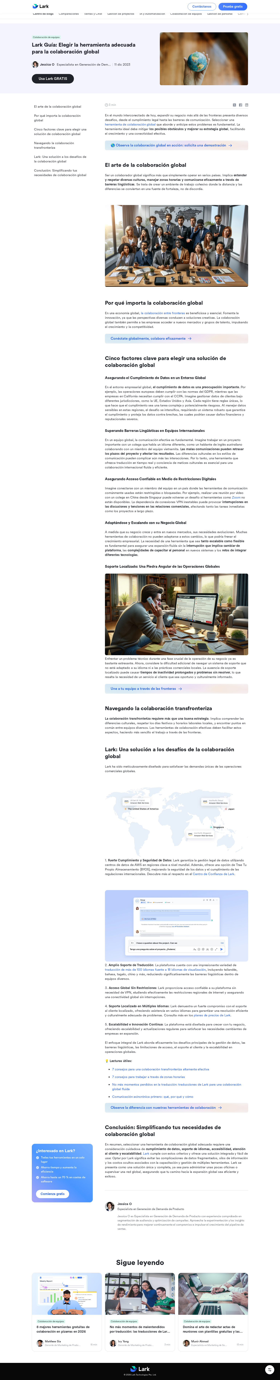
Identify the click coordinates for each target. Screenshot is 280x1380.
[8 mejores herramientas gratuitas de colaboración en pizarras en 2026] (67, 1312)
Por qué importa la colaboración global (57, 118)
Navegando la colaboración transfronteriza (54, 145)
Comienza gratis (53, 1194)
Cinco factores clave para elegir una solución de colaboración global (60, 132)
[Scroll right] (243, 18)
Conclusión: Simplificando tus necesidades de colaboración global (60, 173)
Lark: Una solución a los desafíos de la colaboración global (60, 159)
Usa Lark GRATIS (53, 79)
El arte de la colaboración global (57, 106)
